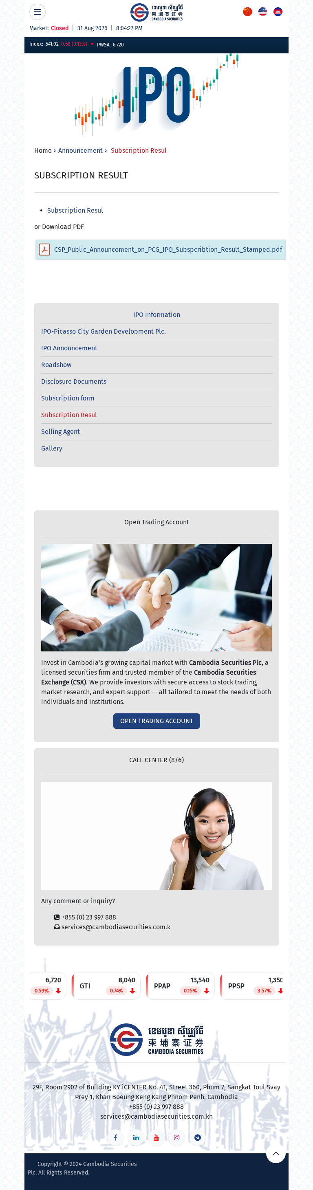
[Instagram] (177, 1137)
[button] (276, 1153)
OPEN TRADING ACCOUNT (156, 721)
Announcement (80, 150)
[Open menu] (37, 12)
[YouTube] (156, 1137)
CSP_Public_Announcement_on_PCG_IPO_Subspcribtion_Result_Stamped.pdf (168, 249)
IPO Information (156, 315)
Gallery (51, 448)
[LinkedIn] (136, 1137)
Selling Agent (60, 432)
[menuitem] (248, 12)
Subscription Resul (75, 210)
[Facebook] (115, 1137)
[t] (198, 1137)
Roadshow (56, 365)
